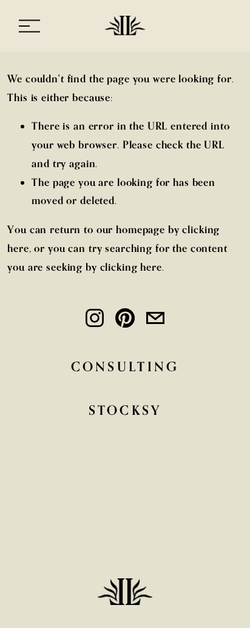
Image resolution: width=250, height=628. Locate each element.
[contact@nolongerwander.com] (155, 318)
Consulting (125, 366)
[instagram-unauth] (94, 318)
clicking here (131, 266)
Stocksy (125, 410)
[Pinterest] (125, 318)
